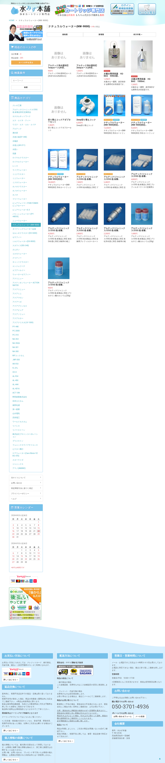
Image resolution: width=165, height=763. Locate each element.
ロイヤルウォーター (21, 162)
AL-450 (15, 380)
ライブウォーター (20, 170)
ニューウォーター (20, 221)
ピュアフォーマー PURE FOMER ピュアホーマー (25, 204)
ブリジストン (18, 441)
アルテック (17, 129)
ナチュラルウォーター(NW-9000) (26, 225)
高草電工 (16, 418)
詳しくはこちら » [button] (11, 680)
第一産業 (16, 409)
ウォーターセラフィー (22, 274)
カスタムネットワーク (22, 116)
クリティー (17, 258)
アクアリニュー (19, 289)
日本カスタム (18, 401)
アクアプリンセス (20, 306)
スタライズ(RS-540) (21, 245)
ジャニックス (18, 464)
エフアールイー (19, 270)
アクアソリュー (19, 314)
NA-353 (16, 339)
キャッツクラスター (21, 262)
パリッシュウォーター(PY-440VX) (23, 215)
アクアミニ (17, 293)
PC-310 (16, 335)
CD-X (15, 372)
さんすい (16, 250)
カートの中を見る (26, 62)
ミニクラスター (19, 174)
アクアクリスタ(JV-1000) (23, 322)
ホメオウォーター (20, 191)
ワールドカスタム (20, 422)
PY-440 (16, 327)
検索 (26, 87)
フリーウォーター (20, 199)
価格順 (65, 34)
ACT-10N (16, 393)
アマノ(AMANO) (19, 468)
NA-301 (16, 347)
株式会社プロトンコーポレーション (25, 435)
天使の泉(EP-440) (20, 137)
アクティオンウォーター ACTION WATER (26, 284)
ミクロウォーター (20, 182)
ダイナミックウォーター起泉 (24, 229)
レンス (15, 166)
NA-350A (16, 343)
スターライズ (18, 460)
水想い (15, 149)
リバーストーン (19, 430)
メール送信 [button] (140, 716)
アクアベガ (17, 302)
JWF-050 (16, 360)
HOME (12, 20)
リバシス (16, 426)
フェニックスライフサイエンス (25, 445)
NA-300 (16, 351)
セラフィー (17, 237)
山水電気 (16, 413)
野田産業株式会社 (20, 397)
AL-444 (15, 384)
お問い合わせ (16, 483)
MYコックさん (18, 355)
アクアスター (18, 318)
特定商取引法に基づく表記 (22, 488)
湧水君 (15, 133)
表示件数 (137, 34)
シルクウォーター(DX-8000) (24, 241)
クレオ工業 (17, 105)
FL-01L (15, 368)
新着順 (101, 34)
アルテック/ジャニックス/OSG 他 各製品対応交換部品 (25, 111)
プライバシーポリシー (20, 493)
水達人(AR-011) (19, 145)
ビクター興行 (18, 449)
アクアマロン (18, 298)
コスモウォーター (20, 254)
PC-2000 (16, 331)
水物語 (15, 141)
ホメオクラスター (20, 187)
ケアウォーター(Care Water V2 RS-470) (25, 454)
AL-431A (16, 389)
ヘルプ (13, 499)
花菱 (14, 153)
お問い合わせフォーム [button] (123, 716)
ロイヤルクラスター (21, 158)
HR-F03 (15, 364)
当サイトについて (18, 478)
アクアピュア (18, 310)
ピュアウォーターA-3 (21, 210)
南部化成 (16, 405)
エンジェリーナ (19, 266)
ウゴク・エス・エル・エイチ (24, 125)
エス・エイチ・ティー (22, 120)
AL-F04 (15, 376)
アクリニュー (18, 279)
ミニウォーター (19, 178)
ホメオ (15, 195)
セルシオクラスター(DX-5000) (25, 233)
